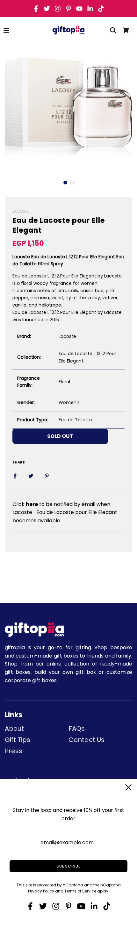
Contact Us (86, 739)
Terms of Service (80, 891)
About (14, 728)
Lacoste (67, 336)
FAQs (76, 728)
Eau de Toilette (75, 420)
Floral (64, 381)
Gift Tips (17, 739)
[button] (65, 182)
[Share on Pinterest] (47, 476)
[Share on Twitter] (31, 476)
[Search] (113, 30)
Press (13, 750)
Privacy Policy (41, 891)
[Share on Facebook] (15, 476)
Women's (69, 402)
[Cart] (125, 30)
